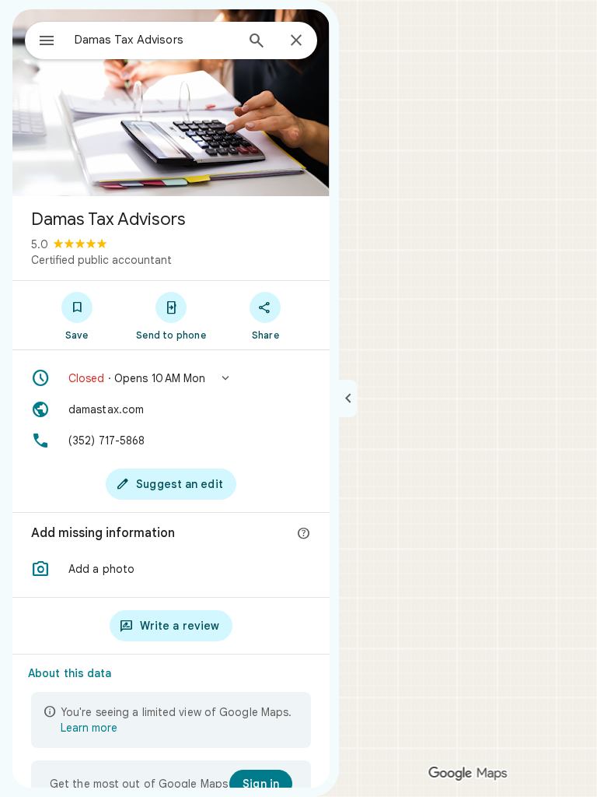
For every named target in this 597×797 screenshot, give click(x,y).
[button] (171, 378)
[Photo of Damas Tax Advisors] (171, 102)
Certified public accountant (101, 260)
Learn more (89, 728)
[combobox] (155, 39)
